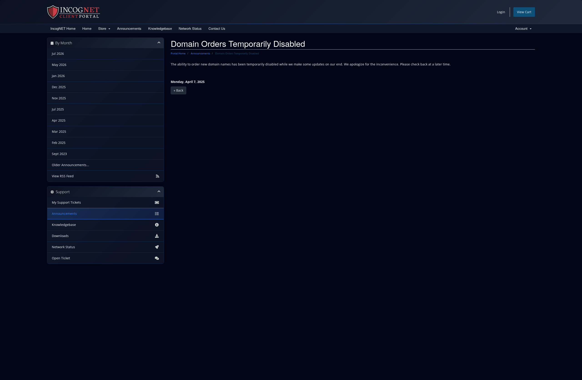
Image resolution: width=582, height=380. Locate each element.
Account (522, 28)
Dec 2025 (59, 87)
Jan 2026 (58, 76)
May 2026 (59, 65)
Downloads (60, 236)
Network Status (190, 28)
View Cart (524, 12)
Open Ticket (61, 258)
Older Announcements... (70, 165)
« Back (178, 90)
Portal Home (178, 53)
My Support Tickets (66, 202)
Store (103, 28)
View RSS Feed (63, 176)
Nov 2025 (59, 98)
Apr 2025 (58, 120)
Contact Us (216, 28)
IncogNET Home (62, 28)
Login (501, 12)
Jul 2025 (58, 109)
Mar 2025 (59, 132)
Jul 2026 (58, 54)
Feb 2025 (58, 143)
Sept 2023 (59, 154)
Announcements (129, 28)
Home (86, 28)
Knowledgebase (160, 28)
